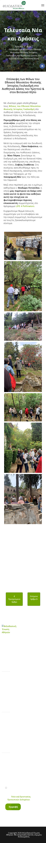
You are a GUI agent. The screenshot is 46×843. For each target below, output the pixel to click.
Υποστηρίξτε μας (17, 691)
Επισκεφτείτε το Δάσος (20, 698)
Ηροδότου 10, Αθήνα (18, 739)
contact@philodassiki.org (20, 729)
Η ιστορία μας (15, 677)
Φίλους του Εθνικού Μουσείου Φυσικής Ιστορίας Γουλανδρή (22, 108)
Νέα (10, 684)
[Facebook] (42, 66)
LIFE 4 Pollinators (25, 206)
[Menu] (42, 5)
